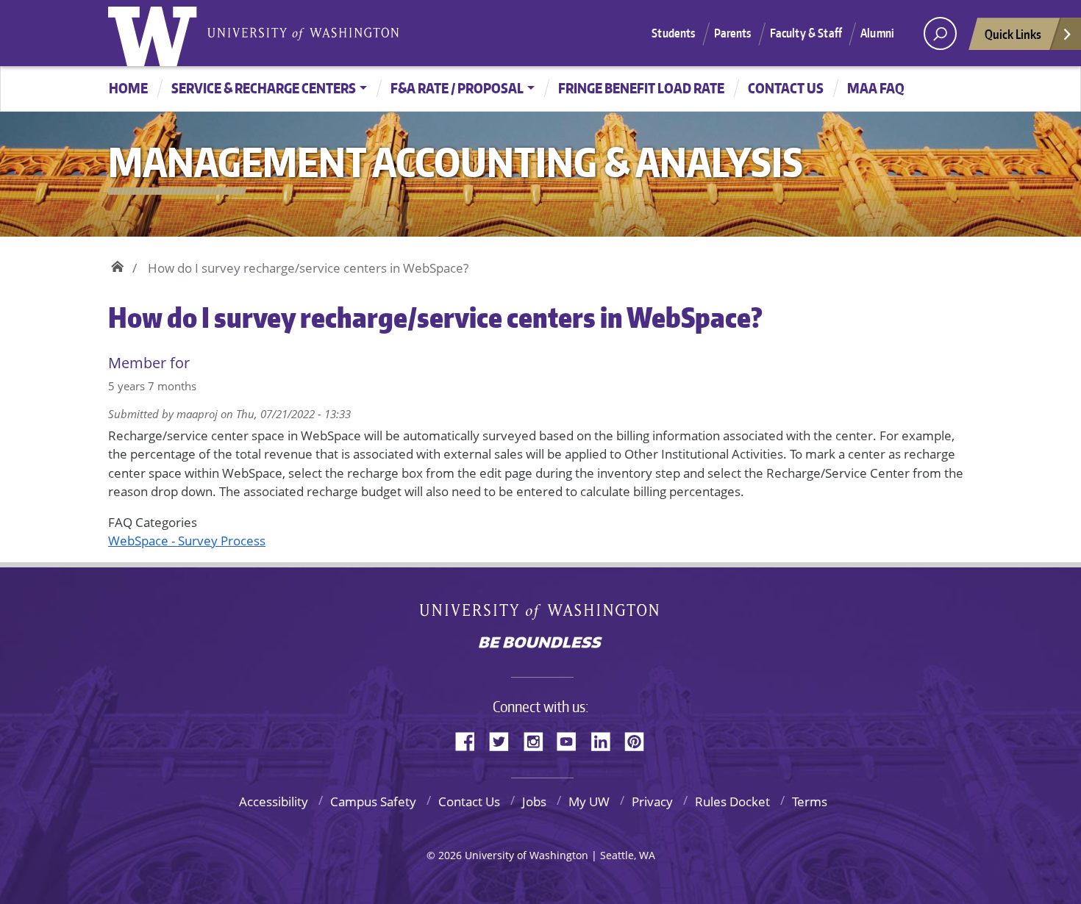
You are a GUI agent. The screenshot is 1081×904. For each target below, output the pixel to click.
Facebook (470, 739)
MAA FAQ (876, 88)
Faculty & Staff (806, 33)
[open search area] (940, 33)
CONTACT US (786, 88)
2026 (450, 855)
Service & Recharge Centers (263, 88)
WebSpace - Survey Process (186, 540)
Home (128, 88)
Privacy (652, 801)
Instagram (538, 739)
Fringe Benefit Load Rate (641, 88)
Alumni (877, 33)
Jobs (534, 801)
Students (673, 33)
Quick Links (1013, 34)
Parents (733, 33)
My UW (589, 801)
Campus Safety (373, 801)
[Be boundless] (540, 644)
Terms (809, 801)
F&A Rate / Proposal (457, 88)
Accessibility (273, 801)
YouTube (572, 739)
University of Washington (156, 33)
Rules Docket (732, 801)
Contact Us (469, 801)
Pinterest (639, 739)
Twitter (504, 739)
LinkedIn (606, 739)
